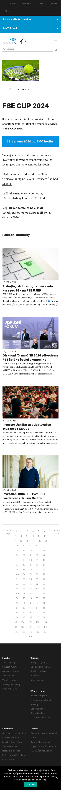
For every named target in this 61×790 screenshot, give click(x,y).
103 (45, 622)
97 (37, 617)
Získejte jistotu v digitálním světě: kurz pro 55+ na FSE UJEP (28, 288)
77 (37, 598)
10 (33, 536)
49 (17, 574)
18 (46, 541)
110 (24, 631)
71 (31, 593)
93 (44, 612)
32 (37, 555)
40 (24, 564)
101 (30, 622)
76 (30, 598)
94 (17, 617)
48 (44, 569)
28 (44, 550)
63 (44, 584)
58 (44, 579)
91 (31, 612)
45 (24, 569)
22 (37, 545)
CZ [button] (6, 12)
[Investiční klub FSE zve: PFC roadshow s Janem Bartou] (30, 471)
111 (31, 631)
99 (15, 622)
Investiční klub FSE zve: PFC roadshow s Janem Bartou (24, 496)
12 (45, 536)
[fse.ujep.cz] (9, 43)
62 (37, 584)
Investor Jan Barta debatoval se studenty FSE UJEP (27, 427)
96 (30, 617)
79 (17, 603)
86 (30, 608)
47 (37, 569)
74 (17, 598)
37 (37, 560)
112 (37, 631)
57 (37, 579)
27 (37, 550)
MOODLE (26, 4)
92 (37, 612)
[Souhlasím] (57, 778)
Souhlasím (30, 784)
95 (24, 617)
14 (21, 541)
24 (17, 550)
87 (37, 608)
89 (17, 612)
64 (17, 588)
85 (24, 608)
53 (44, 574)
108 (45, 627)
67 (37, 588)
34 (17, 560)
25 (24, 550)
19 (17, 545)
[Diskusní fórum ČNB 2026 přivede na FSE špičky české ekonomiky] (30, 333)
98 (44, 617)
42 (37, 564)
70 (24, 593)
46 (30, 569)
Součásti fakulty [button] (11, 28)
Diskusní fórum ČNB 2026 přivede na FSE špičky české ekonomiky (30, 357)
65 (24, 588)
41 (31, 564)
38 (44, 560)
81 (31, 603)
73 (44, 593)
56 (30, 579)
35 (24, 560)
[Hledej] (55, 48)
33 (44, 555)
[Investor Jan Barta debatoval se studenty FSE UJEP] (30, 402)
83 (44, 603)
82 (37, 603)
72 (37, 593)
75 (24, 598)
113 (44, 631)
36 (30, 560)
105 (23, 627)
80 (24, 603)
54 (17, 579)
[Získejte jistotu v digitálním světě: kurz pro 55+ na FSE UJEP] (30, 264)
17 (40, 541)
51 (31, 574)
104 (15, 627)
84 (17, 608)
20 (24, 545)
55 (24, 579)
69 (17, 593)
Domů (8, 89)
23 (43, 545)
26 (30, 550)
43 (44, 564)
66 (30, 588)
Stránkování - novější (8, 532)
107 (38, 627)
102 (37, 622)
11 (39, 536)
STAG (12, 4)
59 (17, 584)
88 (44, 608)
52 (37, 574)
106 (30, 627)
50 (24, 574)
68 (44, 588)
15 (27, 541)
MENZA (54, 4)
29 (17, 555)
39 (17, 564)
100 (23, 622)
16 (34, 541)
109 (16, 631)
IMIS (41, 4)
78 (44, 598)
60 (24, 584)
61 (31, 584)
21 (30, 545)
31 (31, 555)
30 (24, 555)
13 (15, 541)
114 (30, 636)
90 (24, 612)
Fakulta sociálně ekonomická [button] (17, 20)
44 (17, 569)
